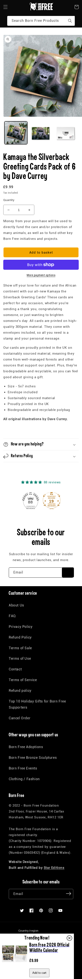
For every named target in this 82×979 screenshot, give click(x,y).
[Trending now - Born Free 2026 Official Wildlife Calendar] (15, 965)
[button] (5, 7)
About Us (16, 605)
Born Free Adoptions (26, 747)
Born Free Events (23, 768)
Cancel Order (19, 718)
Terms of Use (20, 658)
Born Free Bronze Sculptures (33, 758)
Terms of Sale (20, 648)
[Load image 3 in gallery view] (65, 132)
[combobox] (41, 21)
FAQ (12, 616)
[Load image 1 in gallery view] (15, 132)
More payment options (41, 275)
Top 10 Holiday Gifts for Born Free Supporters (37, 704)
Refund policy (20, 691)
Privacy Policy (20, 627)
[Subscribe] (68, 572)
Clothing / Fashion (24, 779)
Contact (15, 669)
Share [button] (12, 430)
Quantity (8, 200)
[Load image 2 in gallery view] (41, 132)
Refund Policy (20, 637)
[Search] (70, 21)
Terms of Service (23, 680)
